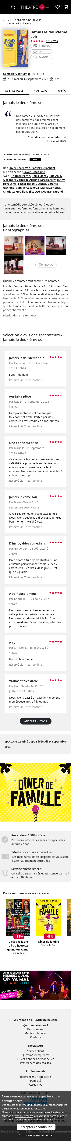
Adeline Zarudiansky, (42, 180)
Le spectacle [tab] (14, 91)
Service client (35, 1051)
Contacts (35, 1037)
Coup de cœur (41, 154)
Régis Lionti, (40, 176)
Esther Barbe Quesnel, (32, 183)
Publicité (35, 1080)
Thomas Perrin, (21, 176)
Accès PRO (35, 1084)
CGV (19, 1059)
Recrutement (35, 1029)
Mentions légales (35, 1033)
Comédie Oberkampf (16, 73)
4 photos (44, 45)
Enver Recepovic (34, 172)
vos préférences (24, 1116)
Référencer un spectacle (35, 1076)
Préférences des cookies (35, 1063)
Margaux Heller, (50, 187)
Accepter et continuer (36, 1127)
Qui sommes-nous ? (35, 1025)
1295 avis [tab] (40, 91)
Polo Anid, (55, 176)
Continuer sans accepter (36, 1135)
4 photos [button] (47, 264)
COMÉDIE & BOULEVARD (16, 154)
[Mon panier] (66, 7)
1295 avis (52, 41)
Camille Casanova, (28, 187)
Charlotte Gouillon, (15, 191)
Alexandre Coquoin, (16, 180)
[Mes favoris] (57, 7)
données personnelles (40, 1059)
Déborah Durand (52, 191)
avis (41, 51)
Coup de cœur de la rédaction (47, 137)
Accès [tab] (62, 91)
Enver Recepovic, (20, 168)
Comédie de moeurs (15, 159)
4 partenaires (27, 1112)
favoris (43, 57)
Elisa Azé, (35, 191)
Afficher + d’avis (35, 721)
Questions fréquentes (35, 1055)
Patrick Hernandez (43, 168)
